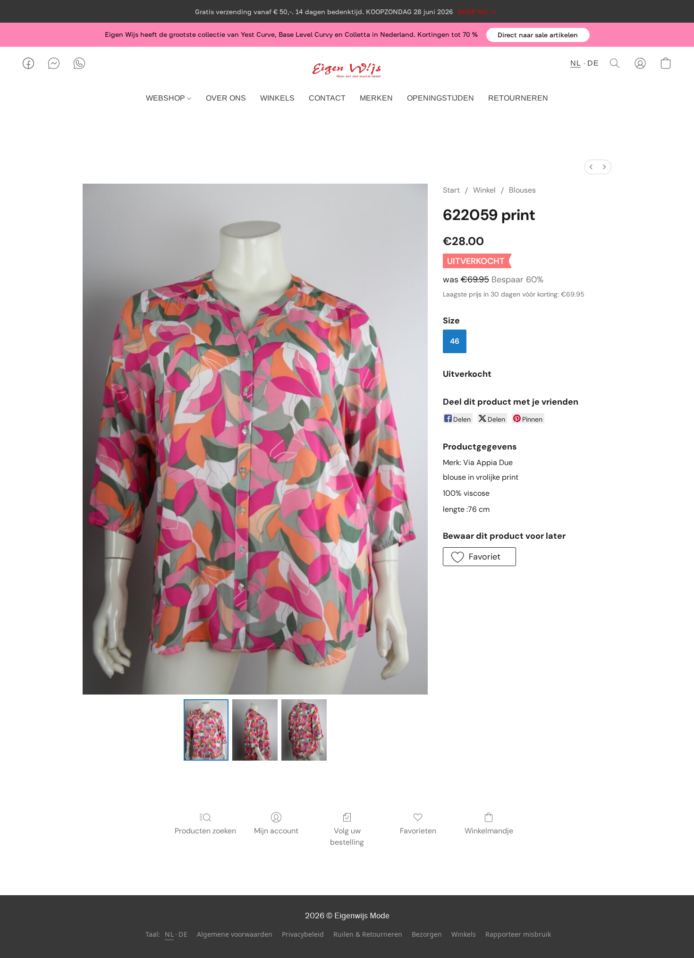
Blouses (522, 190)
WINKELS (277, 98)
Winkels (463, 934)
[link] (478, 11)
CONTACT (327, 98)
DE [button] (593, 63)
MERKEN (376, 98)
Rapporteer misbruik (518, 934)
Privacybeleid (303, 934)
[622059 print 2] (304, 730)
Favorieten (418, 831)
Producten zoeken (205, 831)
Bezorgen (427, 934)
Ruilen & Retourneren (367, 934)
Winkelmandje (489, 831)
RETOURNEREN (518, 98)
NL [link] (169, 934)
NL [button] (575, 63)
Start (451, 190)
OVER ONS (226, 98)
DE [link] (182, 934)
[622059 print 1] (255, 730)
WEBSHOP (166, 98)
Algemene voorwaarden (234, 934)
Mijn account (276, 831)
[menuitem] (591, 167)
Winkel (484, 190)
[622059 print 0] (206, 730)
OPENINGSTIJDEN (440, 98)
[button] (538, 35)
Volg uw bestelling (347, 836)
